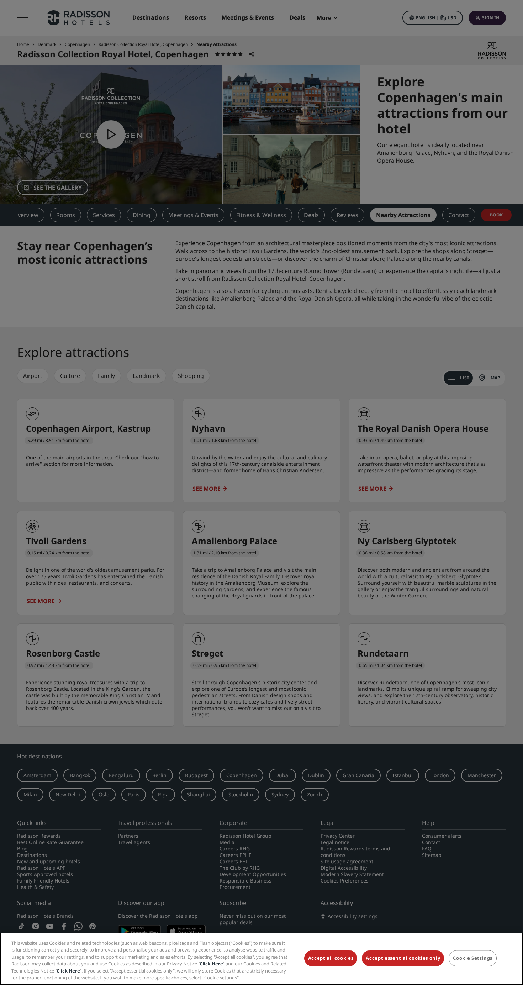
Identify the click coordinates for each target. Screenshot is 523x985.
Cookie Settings (472, 958)
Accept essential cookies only (403, 958)
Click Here (211, 963)
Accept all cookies (331, 958)
